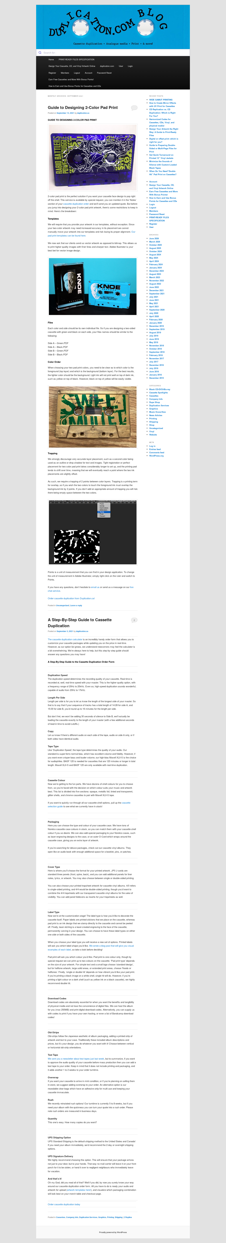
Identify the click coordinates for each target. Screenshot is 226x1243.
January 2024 (155, 267)
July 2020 (153, 313)
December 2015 (156, 377)
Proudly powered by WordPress (113, 1232)
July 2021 (153, 296)
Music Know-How (157, 411)
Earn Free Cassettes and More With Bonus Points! (71, 79)
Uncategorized (62, 605)
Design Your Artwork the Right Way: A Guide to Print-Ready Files (163, 132)
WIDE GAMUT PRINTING (160, 99)
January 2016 (155, 374)
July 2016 (153, 368)
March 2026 (154, 241)
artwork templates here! (79, 1189)
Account (88, 72)
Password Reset (104, 72)
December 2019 (156, 326)
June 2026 (154, 238)
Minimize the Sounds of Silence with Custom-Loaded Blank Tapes (163, 164)
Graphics (102, 1217)
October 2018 (155, 348)
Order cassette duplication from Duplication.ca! (71, 598)
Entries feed (155, 449)
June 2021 (154, 300)
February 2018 (156, 355)
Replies (128, 1217)
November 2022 (156, 280)
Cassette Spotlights (158, 392)
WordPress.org (156, 455)
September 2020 (157, 309)
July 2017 (153, 361)
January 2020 (155, 322)
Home (51, 59)
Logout (77, 72)
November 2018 (156, 345)
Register (52, 72)
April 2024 (154, 261)
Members (65, 72)
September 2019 (157, 329)
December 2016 (156, 365)
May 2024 (153, 257)
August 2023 (155, 274)
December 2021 (156, 290)
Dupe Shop (154, 402)
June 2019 (154, 339)
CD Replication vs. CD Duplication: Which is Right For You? (162, 112)
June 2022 (154, 287)
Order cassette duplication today (64, 1204)
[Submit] (40, 52)
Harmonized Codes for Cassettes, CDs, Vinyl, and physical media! (161, 122)
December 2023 (156, 270)
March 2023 (154, 277)
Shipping (118, 1217)
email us (95, 587)
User (121, 66)
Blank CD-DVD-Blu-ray (159, 389)
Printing (110, 1217)
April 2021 (154, 306)
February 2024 (156, 264)
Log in (152, 445)
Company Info (72, 1217)
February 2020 (156, 319)
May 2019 (153, 342)
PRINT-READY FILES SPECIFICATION (77, 59)
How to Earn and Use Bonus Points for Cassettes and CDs (75, 86)
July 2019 (153, 335)
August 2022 (155, 283)
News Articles (155, 415)
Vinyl (151, 431)
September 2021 (157, 293)
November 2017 (156, 358)
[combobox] (113, 52)
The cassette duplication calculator (65, 639)
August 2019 (155, 332)
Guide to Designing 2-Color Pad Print (83, 107)
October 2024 (155, 251)
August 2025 (155, 248)
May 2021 (153, 303)
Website (153, 434)
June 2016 (154, 371)
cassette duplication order (76, 203)
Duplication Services (88, 1217)
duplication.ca (83, 113)
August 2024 (155, 254)
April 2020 (154, 316)
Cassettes (60, 1217)
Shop (151, 424)
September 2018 (157, 351)
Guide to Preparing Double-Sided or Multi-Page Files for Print (163, 148)
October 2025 (155, 244)
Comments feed (156, 452)
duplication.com (107, 66)
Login (130, 66)
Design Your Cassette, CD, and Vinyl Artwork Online (72, 66)
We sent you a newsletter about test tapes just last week (76, 1058)
